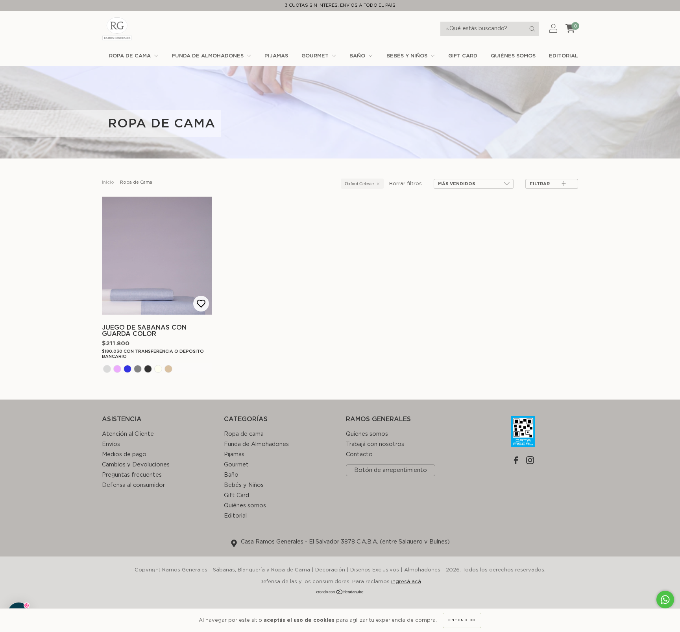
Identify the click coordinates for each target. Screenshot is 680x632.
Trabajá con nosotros (375, 444)
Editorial (563, 56)
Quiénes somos (513, 56)
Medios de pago (124, 454)
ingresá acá (406, 581)
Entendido (462, 620)
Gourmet (315, 56)
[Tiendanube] (340, 593)
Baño (358, 56)
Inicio (108, 182)
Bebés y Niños (407, 56)
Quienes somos (367, 434)
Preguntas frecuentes (132, 475)
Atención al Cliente (128, 434)
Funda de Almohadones (208, 56)
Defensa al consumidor (133, 485)
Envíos (111, 444)
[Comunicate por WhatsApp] (665, 599)
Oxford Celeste (359, 183)
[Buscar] (532, 28)
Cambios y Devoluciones (136, 465)
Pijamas (276, 56)
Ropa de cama (130, 56)
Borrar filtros (405, 183)
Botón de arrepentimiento (390, 470)
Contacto (359, 454)
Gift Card (462, 56)
